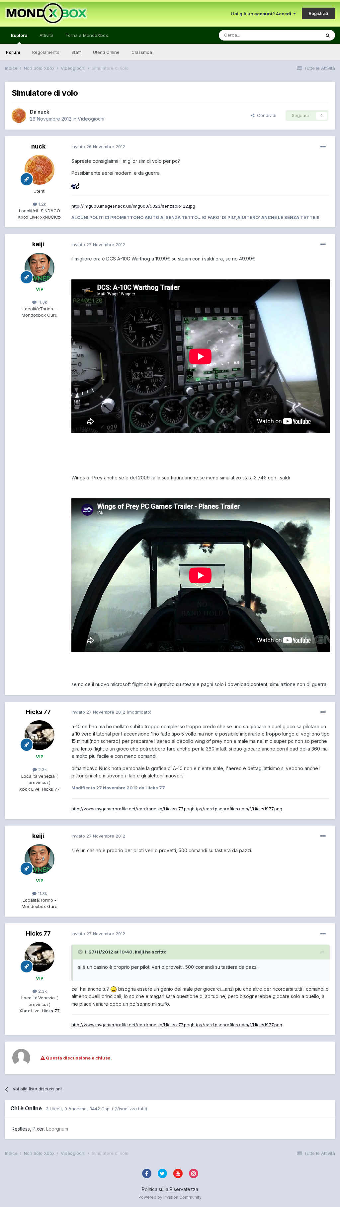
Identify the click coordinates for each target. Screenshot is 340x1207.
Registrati (318, 13)
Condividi (265, 115)
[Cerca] (327, 35)
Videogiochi (91, 119)
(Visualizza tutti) (130, 1108)
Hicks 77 (38, 711)
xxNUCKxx (50, 217)
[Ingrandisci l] (75, 185)
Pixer (38, 1129)
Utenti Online (106, 52)
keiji (38, 244)
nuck (43, 112)
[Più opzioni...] (323, 147)
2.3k (42, 769)
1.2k (41, 204)
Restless (21, 1129)
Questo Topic (298, 35)
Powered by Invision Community (170, 1197)
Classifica (141, 52)
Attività (46, 35)
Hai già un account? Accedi (262, 13)
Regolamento (45, 52)
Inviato (98, 146)
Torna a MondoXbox (86, 35)
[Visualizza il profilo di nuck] (19, 115)
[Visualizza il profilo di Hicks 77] (39, 735)
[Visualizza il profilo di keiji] (39, 268)
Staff (76, 52)
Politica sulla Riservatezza (170, 1189)
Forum (13, 52)
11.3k (42, 302)
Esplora (19, 35)
